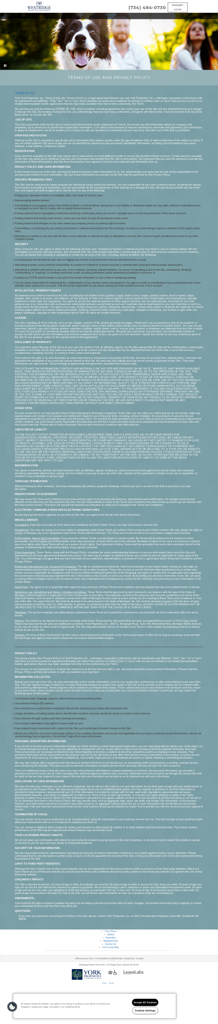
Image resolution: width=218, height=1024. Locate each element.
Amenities (111, 937)
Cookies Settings (145, 1010)
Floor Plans (110, 14)
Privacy (104, 983)
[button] (12, 1007)
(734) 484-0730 (147, 7)
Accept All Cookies (145, 1002)
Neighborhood (110, 940)
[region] (94, 1006)
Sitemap (111, 983)
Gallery (110, 17)
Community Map (110, 947)
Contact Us (110, 943)
